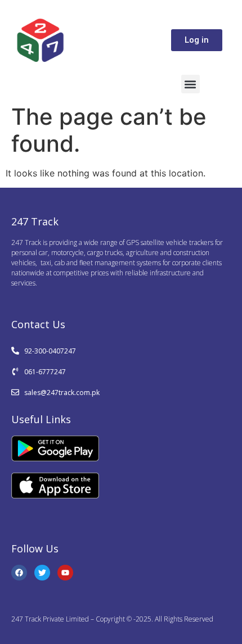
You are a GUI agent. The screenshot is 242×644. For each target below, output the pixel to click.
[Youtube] (65, 572)
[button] (190, 84)
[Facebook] (19, 572)
